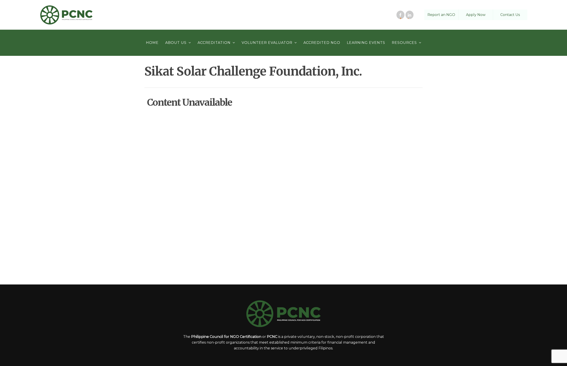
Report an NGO (441, 15)
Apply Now (475, 15)
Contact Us (510, 15)
